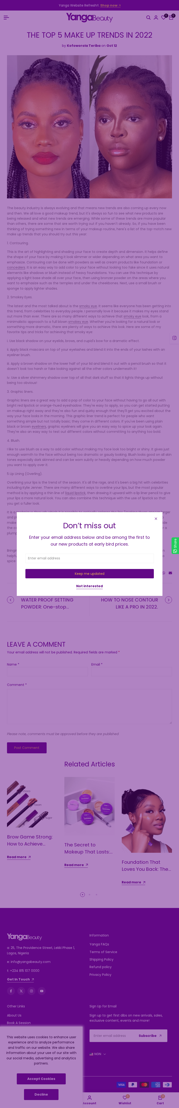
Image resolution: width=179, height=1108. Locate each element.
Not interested (89, 586)
